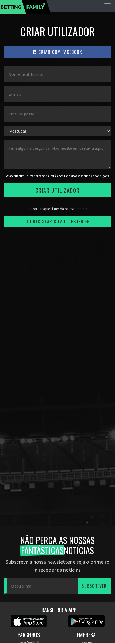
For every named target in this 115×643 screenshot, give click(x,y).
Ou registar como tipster (55, 221)
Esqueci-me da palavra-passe (63, 208)
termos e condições (95, 176)
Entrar (32, 208)
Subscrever (94, 586)
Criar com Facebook (59, 52)
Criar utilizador (58, 190)
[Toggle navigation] (107, 6)
